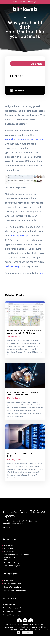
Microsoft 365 (9, 551)
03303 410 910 (19, 2)
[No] (47, 629)
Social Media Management (14, 563)
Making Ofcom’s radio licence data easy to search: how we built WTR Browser (24, 332)
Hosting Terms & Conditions (14, 587)
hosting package (19, 235)
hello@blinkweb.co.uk (13, 608)
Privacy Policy (9, 580)
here (41, 272)
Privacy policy (27, 632)
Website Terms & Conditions (14, 584)
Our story (6, 527)
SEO (5, 560)
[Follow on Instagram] (25, 620)
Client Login (32, 2)
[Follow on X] (30, 620)
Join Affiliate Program (12, 566)
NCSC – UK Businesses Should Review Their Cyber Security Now (22, 393)
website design (13, 266)
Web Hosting (9, 548)
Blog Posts (36, 63)
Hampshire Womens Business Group (24, 139)
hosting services (30, 521)
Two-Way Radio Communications (16, 554)
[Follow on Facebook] (19, 620)
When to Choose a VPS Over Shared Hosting (22, 455)
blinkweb (20, 90)
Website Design (10, 545)
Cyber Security (9, 557)
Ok (19, 632)
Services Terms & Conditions (15, 590)
